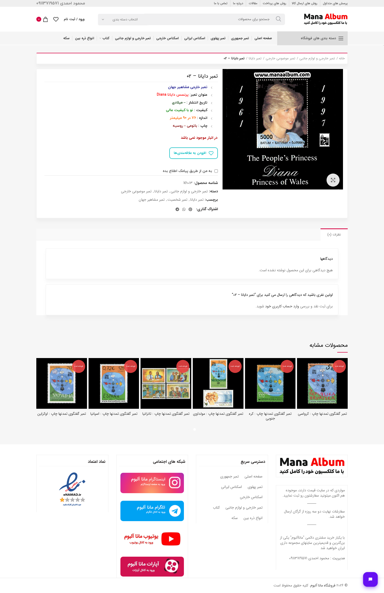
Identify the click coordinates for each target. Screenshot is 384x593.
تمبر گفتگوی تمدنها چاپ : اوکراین (61, 413)
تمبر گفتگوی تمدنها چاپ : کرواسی (322, 413)
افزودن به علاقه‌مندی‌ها (190, 153)
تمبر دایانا (255, 58)
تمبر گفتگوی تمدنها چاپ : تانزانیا (165, 413)
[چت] (370, 579)
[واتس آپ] (184, 209)
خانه (342, 58)
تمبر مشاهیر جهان (152, 200)
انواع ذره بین (253, 518)
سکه (234, 518)
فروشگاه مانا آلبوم (322, 585)
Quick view (300, 366)
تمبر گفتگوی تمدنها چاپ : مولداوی (218, 413)
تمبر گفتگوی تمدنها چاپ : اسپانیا (113, 413)
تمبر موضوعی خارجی (280, 58)
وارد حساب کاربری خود (282, 306)
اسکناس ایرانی (231, 487)
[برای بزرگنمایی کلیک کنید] (333, 180)
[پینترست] (190, 209)
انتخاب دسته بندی (125, 19)
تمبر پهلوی (255, 487)
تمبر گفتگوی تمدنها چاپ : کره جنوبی (270, 416)
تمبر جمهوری (229, 476)
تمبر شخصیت (177, 200)
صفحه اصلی (254, 476)
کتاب (216, 507)
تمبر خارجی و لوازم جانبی (317, 58)
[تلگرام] (177, 209)
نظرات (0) (334, 234)
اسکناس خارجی (251, 497)
